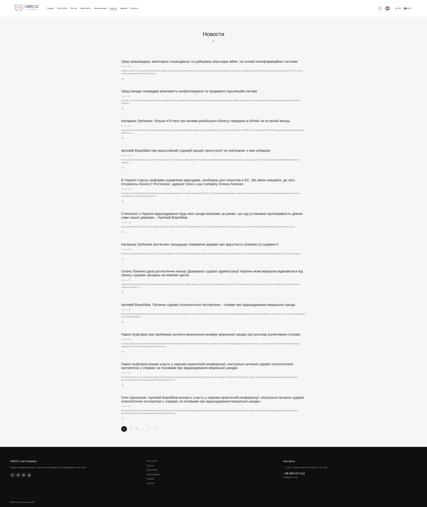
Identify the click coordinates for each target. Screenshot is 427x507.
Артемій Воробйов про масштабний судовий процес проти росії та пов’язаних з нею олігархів (195, 151)
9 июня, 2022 (126, 280)
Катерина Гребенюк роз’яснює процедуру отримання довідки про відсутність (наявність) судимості (199, 244)
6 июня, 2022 (126, 310)
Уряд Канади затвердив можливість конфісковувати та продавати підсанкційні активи (189, 91)
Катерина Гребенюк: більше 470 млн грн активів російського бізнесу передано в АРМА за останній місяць (205, 121)
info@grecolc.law (291, 477)
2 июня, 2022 (126, 373)
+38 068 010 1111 (294, 473)
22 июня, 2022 (126, 189)
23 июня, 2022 (126, 155)
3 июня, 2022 (126, 339)
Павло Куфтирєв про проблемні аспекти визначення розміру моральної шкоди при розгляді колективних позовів (210, 334)
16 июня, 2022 (126, 222)
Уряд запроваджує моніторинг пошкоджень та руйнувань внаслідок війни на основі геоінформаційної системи (209, 61)
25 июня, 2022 (126, 126)
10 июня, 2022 (126, 249)
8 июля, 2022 (126, 66)
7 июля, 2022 (126, 96)
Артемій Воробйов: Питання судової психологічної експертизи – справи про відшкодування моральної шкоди (208, 305)
